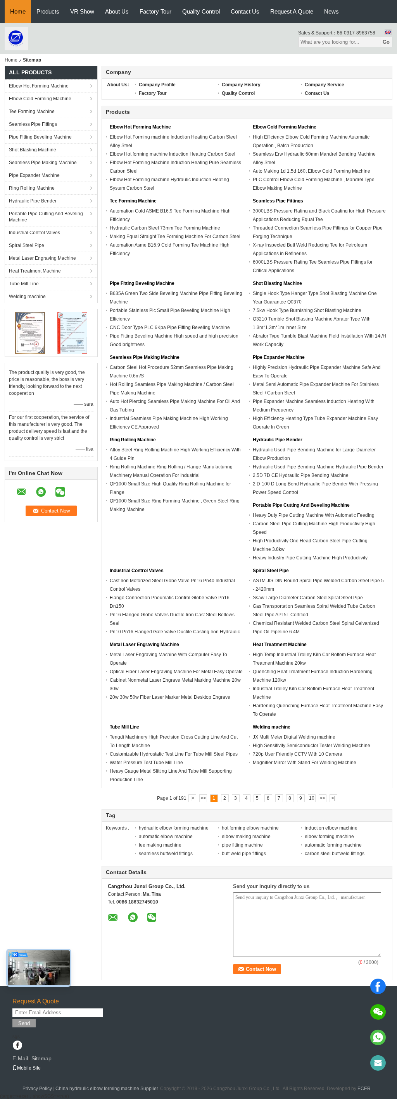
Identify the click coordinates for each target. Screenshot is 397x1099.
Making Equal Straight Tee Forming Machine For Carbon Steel (175, 236)
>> (322, 798)
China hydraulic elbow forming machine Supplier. (107, 1088)
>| (333, 798)
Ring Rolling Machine (32, 188)
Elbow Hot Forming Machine (39, 86)
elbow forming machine (329, 836)
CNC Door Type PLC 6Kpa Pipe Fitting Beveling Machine (170, 327)
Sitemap (41, 1058)
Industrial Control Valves (34, 232)
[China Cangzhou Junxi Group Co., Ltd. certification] (30, 332)
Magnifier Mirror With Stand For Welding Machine (304, 762)
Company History (241, 84)
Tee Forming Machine (32, 111)
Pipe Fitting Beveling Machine (40, 137)
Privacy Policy (37, 1088)
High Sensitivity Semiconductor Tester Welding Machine (311, 745)
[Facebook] (378, 986)
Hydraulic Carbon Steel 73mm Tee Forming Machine (165, 228)
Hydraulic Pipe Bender (33, 201)
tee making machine (160, 845)
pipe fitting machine (242, 845)
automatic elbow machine (166, 836)
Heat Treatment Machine (35, 271)
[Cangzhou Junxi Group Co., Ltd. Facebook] (17, 1046)
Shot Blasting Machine (32, 150)
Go (386, 42)
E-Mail (20, 1058)
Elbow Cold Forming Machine (40, 98)
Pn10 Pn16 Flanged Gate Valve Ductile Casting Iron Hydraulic (175, 631)
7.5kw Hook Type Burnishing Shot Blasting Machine (307, 310)
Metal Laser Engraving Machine (42, 258)
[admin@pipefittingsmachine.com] (378, 1063)
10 (311, 798)
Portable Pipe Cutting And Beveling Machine (46, 217)
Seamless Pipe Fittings (33, 124)
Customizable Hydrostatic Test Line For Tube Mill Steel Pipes (174, 754)
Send (24, 1023)
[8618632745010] (378, 1037)
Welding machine (27, 296)
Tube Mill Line (24, 283)
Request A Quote (291, 11)
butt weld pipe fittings (244, 853)
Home (18, 11)
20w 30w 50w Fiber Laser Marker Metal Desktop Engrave (170, 697)
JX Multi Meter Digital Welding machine (294, 737)
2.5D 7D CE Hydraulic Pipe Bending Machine (301, 475)
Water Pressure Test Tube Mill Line (146, 762)
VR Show (82, 11)
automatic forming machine (333, 845)
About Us (117, 11)
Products (47, 11)
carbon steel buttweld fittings (334, 853)
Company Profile (157, 84)
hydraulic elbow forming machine (174, 828)
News (331, 11)
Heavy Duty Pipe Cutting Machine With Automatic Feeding (314, 515)
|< (192, 798)
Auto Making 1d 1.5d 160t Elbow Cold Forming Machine (311, 171)
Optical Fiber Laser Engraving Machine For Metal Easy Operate (176, 671)
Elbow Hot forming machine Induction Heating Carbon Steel (172, 154)
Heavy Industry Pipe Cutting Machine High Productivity (310, 558)
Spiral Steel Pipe (26, 245)
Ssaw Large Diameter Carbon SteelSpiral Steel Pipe (308, 597)
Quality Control (201, 11)
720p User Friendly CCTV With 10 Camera (297, 754)
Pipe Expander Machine (34, 175)
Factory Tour (155, 11)
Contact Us (245, 11)
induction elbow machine (331, 828)
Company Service (324, 84)
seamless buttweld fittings (166, 853)
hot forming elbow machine (250, 828)
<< (203, 798)
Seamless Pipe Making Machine (43, 162)
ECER (364, 1088)
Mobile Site (29, 1068)
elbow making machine (246, 836)
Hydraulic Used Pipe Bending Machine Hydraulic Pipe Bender (318, 467)
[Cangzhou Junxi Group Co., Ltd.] (16, 38)
